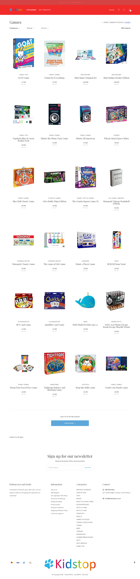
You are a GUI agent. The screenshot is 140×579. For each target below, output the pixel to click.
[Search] (124, 9)
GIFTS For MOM (81, 507)
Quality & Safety (56, 502)
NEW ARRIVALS (81, 543)
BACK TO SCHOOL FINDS (84, 502)
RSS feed (85, 574)
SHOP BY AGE (81, 493)
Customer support (57, 513)
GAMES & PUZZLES (116, 22)
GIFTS (78, 540)
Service (111, 10)
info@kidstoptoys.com (113, 498)
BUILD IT (79, 516)
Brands (29, 28)
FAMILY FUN (80, 546)
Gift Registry (45, 10)
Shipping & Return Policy (59, 510)
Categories (31, 10)
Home (105, 22)
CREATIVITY (80, 513)
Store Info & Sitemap (58, 499)
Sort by (44, 28)
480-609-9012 (109, 490)
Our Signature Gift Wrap (59, 496)
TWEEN (79, 525)
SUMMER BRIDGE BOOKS (84, 537)
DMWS (78, 574)
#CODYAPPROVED (82, 504)
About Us (54, 490)
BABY (78, 528)
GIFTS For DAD (81, 510)
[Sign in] (119, 9)
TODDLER (79, 531)
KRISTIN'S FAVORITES (83, 490)
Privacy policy (55, 504)
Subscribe (87, 467)
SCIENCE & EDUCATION (84, 522)
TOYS (78, 496)
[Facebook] (134, 562)
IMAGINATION (81, 534)
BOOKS (78, 499)
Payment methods (57, 507)
